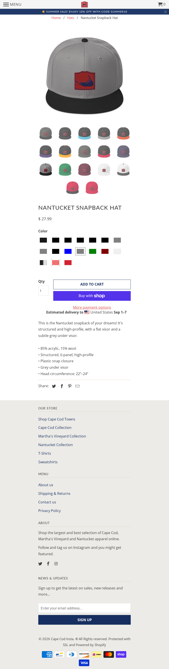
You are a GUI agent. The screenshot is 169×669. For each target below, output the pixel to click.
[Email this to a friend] (76, 386)
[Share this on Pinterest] (69, 386)
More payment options (92, 307)
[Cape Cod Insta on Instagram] (56, 563)
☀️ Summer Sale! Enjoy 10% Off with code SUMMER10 (84, 11)
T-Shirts (44, 453)
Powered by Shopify (91, 645)
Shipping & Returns (54, 493)
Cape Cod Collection (55, 427)
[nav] (12, 4)
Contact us (47, 502)
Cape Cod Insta (62, 639)
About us (45, 484)
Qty (41, 281)
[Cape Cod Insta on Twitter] (40, 563)
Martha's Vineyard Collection (62, 436)
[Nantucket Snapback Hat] (84, 76)
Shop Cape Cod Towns (56, 419)
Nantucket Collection (55, 444)
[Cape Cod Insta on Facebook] (48, 563)
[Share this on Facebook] (61, 386)
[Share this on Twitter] (53, 386)
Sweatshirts (48, 462)
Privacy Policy (49, 510)
